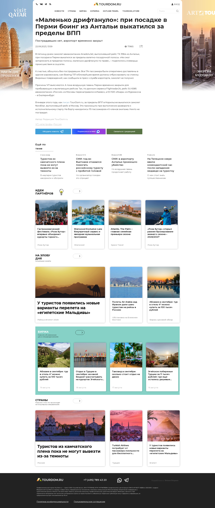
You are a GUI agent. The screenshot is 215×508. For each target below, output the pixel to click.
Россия (58, 124)
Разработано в (165, 481)
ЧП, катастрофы (43, 124)
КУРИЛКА (94, 11)
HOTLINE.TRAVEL (111, 11)
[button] (75, 191)
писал (66, 102)
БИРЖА (83, 11)
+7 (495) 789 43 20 (95, 479)
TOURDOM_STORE (130, 11)
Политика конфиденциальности (52, 501)
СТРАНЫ (72, 11)
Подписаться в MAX (86, 131)
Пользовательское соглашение (89, 501)
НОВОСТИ (59, 11)
